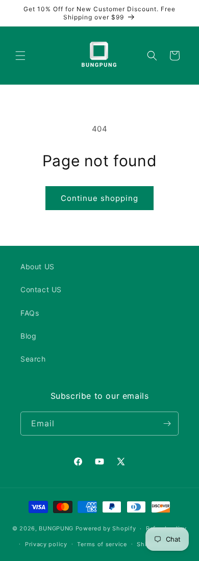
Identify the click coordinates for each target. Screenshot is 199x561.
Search (33, 358)
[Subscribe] (167, 424)
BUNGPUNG (56, 528)
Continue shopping (99, 198)
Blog (28, 336)
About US (37, 266)
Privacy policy (46, 544)
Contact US (41, 289)
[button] (20, 55)
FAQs (29, 313)
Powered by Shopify (106, 528)
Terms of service (102, 544)
